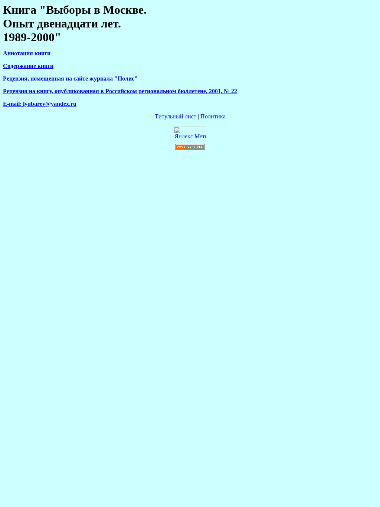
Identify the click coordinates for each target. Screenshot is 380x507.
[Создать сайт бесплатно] (190, 147)
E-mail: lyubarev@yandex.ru (39, 104)
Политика (213, 116)
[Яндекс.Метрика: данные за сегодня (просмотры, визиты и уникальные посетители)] (190, 132)
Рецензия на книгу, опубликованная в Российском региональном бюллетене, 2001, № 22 (120, 91)
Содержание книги (28, 66)
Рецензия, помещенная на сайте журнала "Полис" (70, 78)
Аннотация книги (26, 53)
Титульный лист (175, 116)
